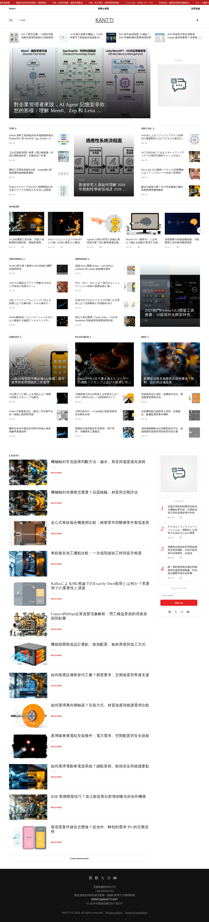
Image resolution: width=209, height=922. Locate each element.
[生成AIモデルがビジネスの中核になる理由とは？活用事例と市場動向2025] (129, 304)
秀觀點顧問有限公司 (104, 887)
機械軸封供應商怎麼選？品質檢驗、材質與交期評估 (94, 492)
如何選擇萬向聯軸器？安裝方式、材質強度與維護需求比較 (100, 705)
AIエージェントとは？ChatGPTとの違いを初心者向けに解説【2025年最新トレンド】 (65, 242)
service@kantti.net (104, 899)
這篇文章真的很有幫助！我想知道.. (17, 2)
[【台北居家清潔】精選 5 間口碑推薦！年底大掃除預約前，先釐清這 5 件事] (63, 156)
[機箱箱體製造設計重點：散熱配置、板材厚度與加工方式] (28, 655)
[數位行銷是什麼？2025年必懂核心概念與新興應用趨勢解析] (194, 190)
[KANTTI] (179, 85)
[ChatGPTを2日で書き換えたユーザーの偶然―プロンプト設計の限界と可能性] (104, 364)
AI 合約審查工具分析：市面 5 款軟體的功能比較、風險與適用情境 (26, 242)
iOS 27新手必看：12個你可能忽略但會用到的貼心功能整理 (37, 36)
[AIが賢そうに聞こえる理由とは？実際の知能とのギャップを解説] (62, 398)
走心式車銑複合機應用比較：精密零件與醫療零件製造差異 (100, 523)
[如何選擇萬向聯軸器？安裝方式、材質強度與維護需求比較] (28, 716)
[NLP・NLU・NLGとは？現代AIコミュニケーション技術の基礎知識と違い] (129, 286)
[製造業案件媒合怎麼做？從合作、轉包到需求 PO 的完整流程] (28, 837)
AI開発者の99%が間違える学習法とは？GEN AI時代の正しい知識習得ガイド (97, 396)
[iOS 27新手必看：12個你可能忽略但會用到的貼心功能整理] (14, 38)
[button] (11, 20)
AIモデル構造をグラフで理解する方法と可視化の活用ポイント (30, 284)
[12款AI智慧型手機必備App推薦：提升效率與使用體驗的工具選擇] (38, 364)
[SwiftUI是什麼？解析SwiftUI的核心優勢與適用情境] (62, 269)
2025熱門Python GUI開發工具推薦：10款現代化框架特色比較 (169, 314)
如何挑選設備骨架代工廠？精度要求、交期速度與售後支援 (100, 675)
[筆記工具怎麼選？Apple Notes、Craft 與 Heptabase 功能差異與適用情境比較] (129, 321)
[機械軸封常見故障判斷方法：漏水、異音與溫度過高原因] (28, 472)
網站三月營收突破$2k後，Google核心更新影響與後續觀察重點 (30, 171)
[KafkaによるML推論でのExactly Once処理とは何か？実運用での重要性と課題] (28, 594)
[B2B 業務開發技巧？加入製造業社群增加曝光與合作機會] (28, 807)
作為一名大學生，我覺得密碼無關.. (90, 2)
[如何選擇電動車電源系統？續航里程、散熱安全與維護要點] (28, 777)
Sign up (179, 602)
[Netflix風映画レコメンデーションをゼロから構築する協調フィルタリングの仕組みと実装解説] (62, 321)
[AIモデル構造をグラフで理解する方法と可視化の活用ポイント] (62, 286)
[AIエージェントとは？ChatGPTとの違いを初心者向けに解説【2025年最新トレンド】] (65, 223)
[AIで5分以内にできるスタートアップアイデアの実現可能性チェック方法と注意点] (194, 156)
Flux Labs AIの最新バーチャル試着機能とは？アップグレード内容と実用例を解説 (162, 172)
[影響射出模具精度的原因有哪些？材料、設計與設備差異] (170, 364)
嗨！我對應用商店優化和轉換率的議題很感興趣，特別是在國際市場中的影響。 (182, 570)
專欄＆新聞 (103, 8)
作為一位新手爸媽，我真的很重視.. (54, 2)
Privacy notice (114, 912)
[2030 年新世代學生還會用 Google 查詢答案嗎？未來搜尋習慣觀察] (160, 38)
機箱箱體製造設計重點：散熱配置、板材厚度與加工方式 (98, 644)
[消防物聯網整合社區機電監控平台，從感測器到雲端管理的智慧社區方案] (194, 432)
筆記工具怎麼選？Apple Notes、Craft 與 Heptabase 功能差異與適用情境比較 (96, 319)
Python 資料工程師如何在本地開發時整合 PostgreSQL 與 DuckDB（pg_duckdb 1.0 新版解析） (31, 138)
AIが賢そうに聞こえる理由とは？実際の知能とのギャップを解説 (30, 396)
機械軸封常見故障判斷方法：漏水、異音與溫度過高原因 (98, 462)
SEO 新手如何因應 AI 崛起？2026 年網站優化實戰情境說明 (135, 36)
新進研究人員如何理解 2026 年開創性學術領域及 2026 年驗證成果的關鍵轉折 (103, 189)
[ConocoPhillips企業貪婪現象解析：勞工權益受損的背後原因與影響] (28, 624)
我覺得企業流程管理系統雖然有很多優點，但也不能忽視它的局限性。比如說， (182, 550)
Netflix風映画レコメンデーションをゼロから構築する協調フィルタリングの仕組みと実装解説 (31, 320)
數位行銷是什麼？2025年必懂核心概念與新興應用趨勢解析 (162, 188)
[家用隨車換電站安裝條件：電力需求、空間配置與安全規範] (28, 746)
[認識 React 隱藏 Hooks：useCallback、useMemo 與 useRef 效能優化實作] (129, 269)
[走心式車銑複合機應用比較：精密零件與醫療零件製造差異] (28, 533)
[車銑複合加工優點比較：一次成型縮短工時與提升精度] (28, 564)
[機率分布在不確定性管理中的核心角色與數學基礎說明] (62, 432)
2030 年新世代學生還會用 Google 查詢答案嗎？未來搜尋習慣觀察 (183, 37)
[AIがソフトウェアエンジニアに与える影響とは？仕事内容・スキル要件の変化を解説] (62, 304)
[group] (79, 82)
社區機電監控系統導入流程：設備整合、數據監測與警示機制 (161, 413)
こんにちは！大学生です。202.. (125, 2)
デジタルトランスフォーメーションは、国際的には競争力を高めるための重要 (182, 529)
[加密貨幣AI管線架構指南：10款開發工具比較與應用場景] (182, 223)
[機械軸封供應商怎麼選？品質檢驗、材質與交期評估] (28, 503)
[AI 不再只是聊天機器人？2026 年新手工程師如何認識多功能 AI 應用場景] (62, 38)
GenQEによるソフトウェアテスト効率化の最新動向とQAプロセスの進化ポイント (162, 138)
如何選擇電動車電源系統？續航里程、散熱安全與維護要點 (100, 766)
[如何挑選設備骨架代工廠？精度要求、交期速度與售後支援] (28, 685)
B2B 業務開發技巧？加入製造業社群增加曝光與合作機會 (98, 797)
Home (12, 8)
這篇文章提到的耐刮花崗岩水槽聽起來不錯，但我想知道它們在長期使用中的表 (182, 509)
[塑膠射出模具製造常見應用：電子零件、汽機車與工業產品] (128, 432)
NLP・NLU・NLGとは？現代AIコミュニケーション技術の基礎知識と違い (97, 284)
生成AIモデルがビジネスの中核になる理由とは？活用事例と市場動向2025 (97, 302)
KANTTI (104, 20)
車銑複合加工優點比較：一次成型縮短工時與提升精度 (96, 553)
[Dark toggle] (197, 20)
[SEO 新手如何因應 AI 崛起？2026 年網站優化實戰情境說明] (111, 38)
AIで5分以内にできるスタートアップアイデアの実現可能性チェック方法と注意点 (162, 155)
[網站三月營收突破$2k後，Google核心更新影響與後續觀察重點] (63, 173)
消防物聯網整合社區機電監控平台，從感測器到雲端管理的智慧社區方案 (162, 430)
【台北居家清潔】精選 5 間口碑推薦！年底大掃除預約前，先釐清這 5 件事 (31, 154)
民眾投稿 (195, 8)
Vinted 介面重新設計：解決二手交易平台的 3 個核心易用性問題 (31, 413)
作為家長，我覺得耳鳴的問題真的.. (160, 2)
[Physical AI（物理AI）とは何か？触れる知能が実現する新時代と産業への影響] (143, 223)
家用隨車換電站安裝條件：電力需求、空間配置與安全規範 (100, 736)
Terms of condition (136, 912)
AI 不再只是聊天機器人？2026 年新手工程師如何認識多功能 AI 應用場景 (86, 37)
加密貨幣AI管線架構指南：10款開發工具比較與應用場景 (182, 241)
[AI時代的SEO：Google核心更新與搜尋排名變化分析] (128, 415)
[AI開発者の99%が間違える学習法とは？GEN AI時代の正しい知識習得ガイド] (128, 398)
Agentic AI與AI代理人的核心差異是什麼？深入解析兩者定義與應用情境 (104, 242)
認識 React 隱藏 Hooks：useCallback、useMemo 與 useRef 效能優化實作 (95, 267)
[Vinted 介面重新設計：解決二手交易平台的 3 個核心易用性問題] (62, 415)
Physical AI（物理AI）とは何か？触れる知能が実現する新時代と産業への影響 (143, 242)
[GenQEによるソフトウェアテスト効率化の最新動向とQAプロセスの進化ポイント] (194, 139)
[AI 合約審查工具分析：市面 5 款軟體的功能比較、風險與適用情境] (26, 223)
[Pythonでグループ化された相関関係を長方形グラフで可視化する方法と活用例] (63, 190)
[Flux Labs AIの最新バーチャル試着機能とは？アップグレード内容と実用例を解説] (194, 173)
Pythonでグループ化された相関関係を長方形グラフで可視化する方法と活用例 (31, 188)
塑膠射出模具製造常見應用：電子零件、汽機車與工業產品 (94, 430)
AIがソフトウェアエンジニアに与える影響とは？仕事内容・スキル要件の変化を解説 (30, 303)
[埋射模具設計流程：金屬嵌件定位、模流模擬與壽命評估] (194, 398)
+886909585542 (104, 891)
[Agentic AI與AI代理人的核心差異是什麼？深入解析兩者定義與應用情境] (104, 223)
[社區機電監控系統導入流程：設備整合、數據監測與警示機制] (194, 415)
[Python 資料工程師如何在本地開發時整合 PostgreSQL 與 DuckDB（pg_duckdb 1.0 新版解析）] (63, 139)
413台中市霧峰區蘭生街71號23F (104, 903)
